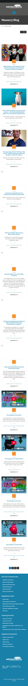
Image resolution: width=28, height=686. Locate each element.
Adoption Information (8, 579)
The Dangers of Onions (14, 501)
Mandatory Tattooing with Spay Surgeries (13, 603)
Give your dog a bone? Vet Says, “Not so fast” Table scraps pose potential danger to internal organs (14, 153)
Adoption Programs (8, 644)
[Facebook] (9, 673)
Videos (14, 427)
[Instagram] (19, 673)
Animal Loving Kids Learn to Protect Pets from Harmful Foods (14, 193)
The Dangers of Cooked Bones (14, 459)
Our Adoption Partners (8, 646)
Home (2, 26)
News (11, 81)
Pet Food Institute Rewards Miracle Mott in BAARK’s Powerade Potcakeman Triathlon (14, 323)
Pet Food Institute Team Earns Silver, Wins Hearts (14, 233)
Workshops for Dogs (8, 623)
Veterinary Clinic (7, 589)
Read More (13, 84)
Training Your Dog (7, 618)
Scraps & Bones (13, 666)
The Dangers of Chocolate (14, 544)
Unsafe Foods (5, 666)
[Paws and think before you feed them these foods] (13, 353)
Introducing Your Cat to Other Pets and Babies (14, 629)
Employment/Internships (9, 584)
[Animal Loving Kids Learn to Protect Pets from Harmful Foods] (13, 179)
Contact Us (4, 667)
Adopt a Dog (6, 641)
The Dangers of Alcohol (14, 415)
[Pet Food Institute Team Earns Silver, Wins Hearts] (13, 219)
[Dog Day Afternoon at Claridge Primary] (13, 260)
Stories (15, 81)
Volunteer (5, 610)
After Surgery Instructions (9, 601)
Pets (13, 81)
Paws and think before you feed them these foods (14, 367)
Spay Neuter (6, 599)
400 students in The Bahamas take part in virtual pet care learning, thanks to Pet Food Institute (14, 68)
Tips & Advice (19, 81)
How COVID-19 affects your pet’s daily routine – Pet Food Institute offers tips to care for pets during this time (14, 112)
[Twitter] (14, 673)
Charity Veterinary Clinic (9, 606)
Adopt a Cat (6, 639)
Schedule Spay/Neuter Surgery (10, 608)
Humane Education (7, 586)
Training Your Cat (7, 621)
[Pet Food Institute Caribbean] (14, 6)
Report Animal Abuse (8, 591)
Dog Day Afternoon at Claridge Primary (14, 274)
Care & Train (13, 245)
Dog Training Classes (8, 582)
